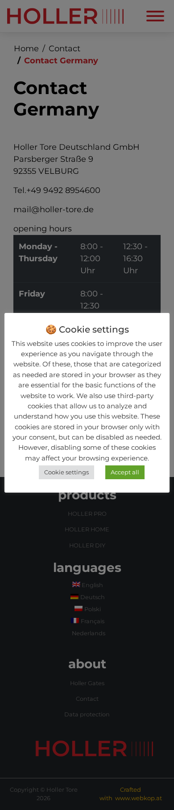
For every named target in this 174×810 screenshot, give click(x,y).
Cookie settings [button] (66, 472)
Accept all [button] (125, 472)
